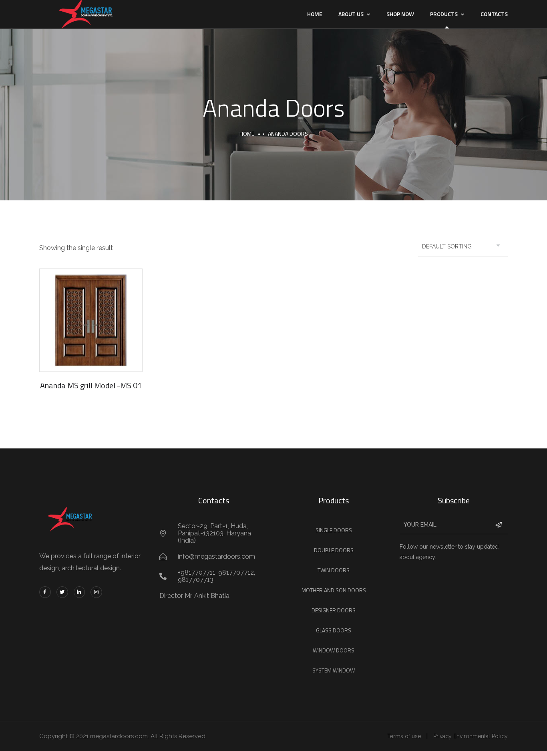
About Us (351, 14)
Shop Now (400, 14)
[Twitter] (62, 592)
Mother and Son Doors (334, 590)
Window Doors (333, 650)
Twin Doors (334, 570)
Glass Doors (333, 630)
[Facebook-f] (45, 592)
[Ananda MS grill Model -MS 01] (91, 320)
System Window (333, 670)
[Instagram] (96, 592)
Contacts (494, 14)
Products (444, 14)
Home (314, 14)
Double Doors (334, 550)
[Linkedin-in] (79, 592)
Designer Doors (334, 610)
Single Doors (334, 530)
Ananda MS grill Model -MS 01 (91, 385)
